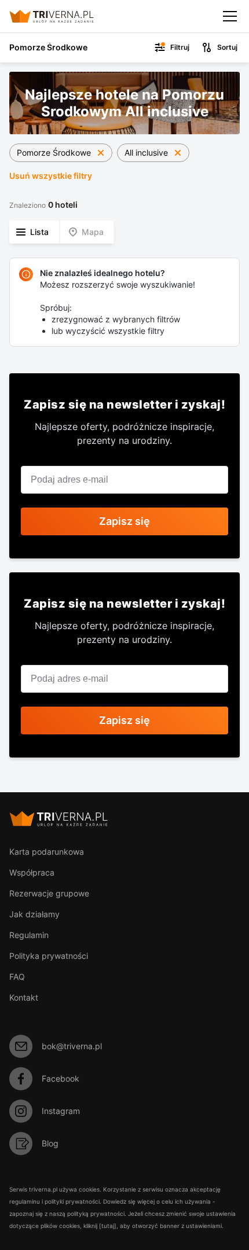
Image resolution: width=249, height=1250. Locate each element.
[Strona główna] (61, 16)
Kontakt (23, 997)
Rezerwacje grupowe (49, 893)
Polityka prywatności (48, 956)
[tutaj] (107, 1225)
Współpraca (31, 872)
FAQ (17, 976)
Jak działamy (34, 914)
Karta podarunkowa (46, 851)
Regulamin (29, 935)
